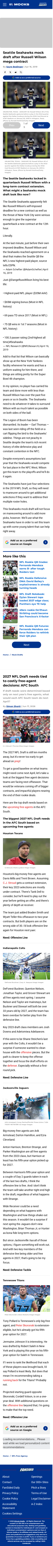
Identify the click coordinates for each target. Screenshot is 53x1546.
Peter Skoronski (25, 1325)
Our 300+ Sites (39, 1482)
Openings (36, 1476)
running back (10, 1380)
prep (17, 761)
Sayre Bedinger (14, 66)
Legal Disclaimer (41, 1498)
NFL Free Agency (20, 1456)
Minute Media (19, 1521)
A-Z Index (36, 1504)
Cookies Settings (12, 1513)
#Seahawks (16, 342)
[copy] (21, 72)
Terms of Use (39, 1493)
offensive (26, 1052)
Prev (11, 125)
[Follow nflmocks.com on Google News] (45, 542)
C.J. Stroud (10, 882)
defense (12, 1065)
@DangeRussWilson (20, 279)
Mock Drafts (17, 655)
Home (6, 655)
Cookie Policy (10, 1498)
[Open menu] (4, 4)
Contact (7, 1482)
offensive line (15, 1405)
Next (41, 125)
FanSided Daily (11, 1487)
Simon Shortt (13, 706)
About (5, 1476)
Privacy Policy (10, 1493)
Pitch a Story (38, 1487)
